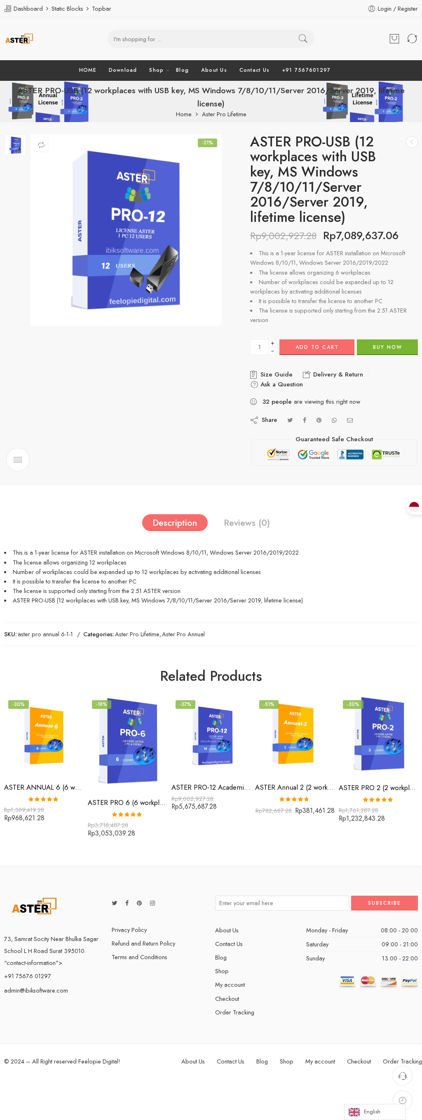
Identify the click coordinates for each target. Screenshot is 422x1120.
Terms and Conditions (139, 957)
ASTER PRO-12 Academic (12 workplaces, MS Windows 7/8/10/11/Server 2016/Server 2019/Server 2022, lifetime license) (211, 787)
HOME (87, 70)
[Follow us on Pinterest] (139, 903)
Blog (182, 70)
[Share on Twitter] (290, 420)
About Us (214, 70)
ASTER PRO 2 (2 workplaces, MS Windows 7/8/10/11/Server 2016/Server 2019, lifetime (378, 788)
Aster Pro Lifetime (224, 114)
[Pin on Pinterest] (318, 420)
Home (184, 114)
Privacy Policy (129, 929)
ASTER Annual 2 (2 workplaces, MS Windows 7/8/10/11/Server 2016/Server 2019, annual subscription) (295, 787)
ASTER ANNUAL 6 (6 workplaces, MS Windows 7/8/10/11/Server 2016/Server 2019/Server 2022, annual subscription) (44, 787)
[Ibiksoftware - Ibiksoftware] (19, 38)
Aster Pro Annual (183, 634)
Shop (156, 70)
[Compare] (41, 145)
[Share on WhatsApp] (334, 420)
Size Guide (275, 374)
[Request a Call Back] (402, 1075)
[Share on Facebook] (304, 420)
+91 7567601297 (306, 70)
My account (230, 984)
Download (123, 70)
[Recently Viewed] (402, 1100)
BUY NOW (387, 347)
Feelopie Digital (98, 1061)
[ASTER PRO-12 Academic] (15, 145)
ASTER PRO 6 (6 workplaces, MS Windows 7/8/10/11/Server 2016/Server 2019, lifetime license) (127, 802)
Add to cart (317, 347)
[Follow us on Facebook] (127, 903)
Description (174, 522)
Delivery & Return (337, 374)
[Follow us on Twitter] (114, 903)
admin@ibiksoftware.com (36, 990)
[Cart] (394, 39)
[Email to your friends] (350, 420)
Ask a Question (280, 384)
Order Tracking (234, 1012)
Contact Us (254, 70)
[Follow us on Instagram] (152, 903)
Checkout (227, 998)
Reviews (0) (247, 522)
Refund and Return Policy (143, 943)
